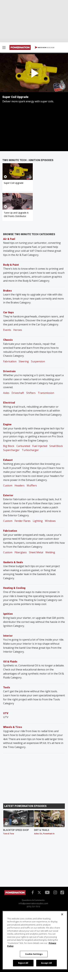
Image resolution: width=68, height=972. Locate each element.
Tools (6, 687)
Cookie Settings (34, 954)
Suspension (38, 361)
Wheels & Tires (12, 727)
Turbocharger (30, 450)
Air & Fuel (9, 238)
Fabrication (9, 361)
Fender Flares (23, 521)
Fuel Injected (39, 446)
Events (7, 330)
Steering (24, 361)
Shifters (31, 393)
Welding (50, 552)
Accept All (46, 963)
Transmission (46, 393)
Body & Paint (11, 264)
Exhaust (8, 460)
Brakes (7, 290)
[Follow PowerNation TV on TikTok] (62, 892)
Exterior (8, 495)
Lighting (38, 521)
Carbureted (23, 446)
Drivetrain (9, 371)
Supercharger (11, 450)
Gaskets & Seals (13, 562)
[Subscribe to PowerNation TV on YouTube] (47, 892)
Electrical (9, 402)
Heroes (17, 330)
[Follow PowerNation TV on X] (39, 892)
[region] (35, 940)
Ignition (8, 613)
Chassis (8, 339)
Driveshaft (18, 393)
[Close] (62, 914)
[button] (4, 47)
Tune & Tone (8, 834)
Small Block (56, 446)
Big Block (8, 446)
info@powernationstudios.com (33, 903)
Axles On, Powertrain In (44, 834)
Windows (50, 521)
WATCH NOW (46, 47)
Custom (7, 485)
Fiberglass (21, 552)
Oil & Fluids (10, 661)
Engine (7, 424)
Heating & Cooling (14, 587)
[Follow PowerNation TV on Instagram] (55, 892)
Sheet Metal (36, 552)
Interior (8, 635)
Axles (6, 393)
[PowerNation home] (15, 894)
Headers (20, 485)
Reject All (23, 963)
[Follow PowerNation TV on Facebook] (32, 892)
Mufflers (32, 485)
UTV (5, 713)
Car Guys (8, 312)
